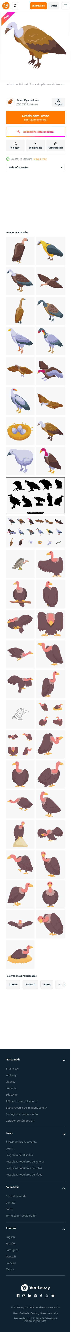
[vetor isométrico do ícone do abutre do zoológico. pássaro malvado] (20, 401)
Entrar (53, 5)
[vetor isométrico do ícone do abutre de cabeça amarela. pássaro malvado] (20, 281)
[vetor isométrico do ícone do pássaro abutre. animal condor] (20, 641)
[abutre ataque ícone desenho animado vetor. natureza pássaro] (20, 924)
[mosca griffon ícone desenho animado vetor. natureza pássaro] (20, 984)
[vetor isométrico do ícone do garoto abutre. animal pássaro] (20, 671)
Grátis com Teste (35, 117)
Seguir (58, 104)
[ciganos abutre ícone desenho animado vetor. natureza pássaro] (20, 834)
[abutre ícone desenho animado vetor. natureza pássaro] (20, 954)
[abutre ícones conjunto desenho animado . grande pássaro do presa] (20, 1164)
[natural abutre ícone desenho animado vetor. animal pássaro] (20, 1315)
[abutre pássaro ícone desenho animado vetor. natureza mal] (20, 894)
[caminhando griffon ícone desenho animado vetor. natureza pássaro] (20, 1284)
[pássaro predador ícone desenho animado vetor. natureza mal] (20, 1224)
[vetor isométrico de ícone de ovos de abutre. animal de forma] (20, 611)
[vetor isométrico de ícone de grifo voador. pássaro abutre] (20, 341)
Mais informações (18, 167)
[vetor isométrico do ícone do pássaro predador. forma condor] (20, 461)
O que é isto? (39, 158)
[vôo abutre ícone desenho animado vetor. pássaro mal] (20, 1044)
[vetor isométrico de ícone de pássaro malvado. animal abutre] (20, 521)
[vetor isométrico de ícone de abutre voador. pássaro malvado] (20, 581)
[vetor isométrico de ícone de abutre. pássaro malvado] (20, 311)
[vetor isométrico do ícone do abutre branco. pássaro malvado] (20, 431)
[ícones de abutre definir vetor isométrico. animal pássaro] (35, 772)
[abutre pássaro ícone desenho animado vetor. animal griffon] (20, 1194)
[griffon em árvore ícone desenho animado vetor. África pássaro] (20, 864)
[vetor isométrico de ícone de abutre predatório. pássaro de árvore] (20, 551)
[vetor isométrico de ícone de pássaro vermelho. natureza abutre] (20, 701)
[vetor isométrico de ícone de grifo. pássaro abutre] (20, 251)
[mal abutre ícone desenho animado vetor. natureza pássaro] (20, 1254)
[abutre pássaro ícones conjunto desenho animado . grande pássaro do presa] (20, 1134)
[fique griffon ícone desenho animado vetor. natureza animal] (20, 1074)
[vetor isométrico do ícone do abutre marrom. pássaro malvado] (20, 371)
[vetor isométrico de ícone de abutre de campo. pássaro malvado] (20, 491)
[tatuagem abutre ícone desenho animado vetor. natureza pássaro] (20, 1014)
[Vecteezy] (5, 5)
